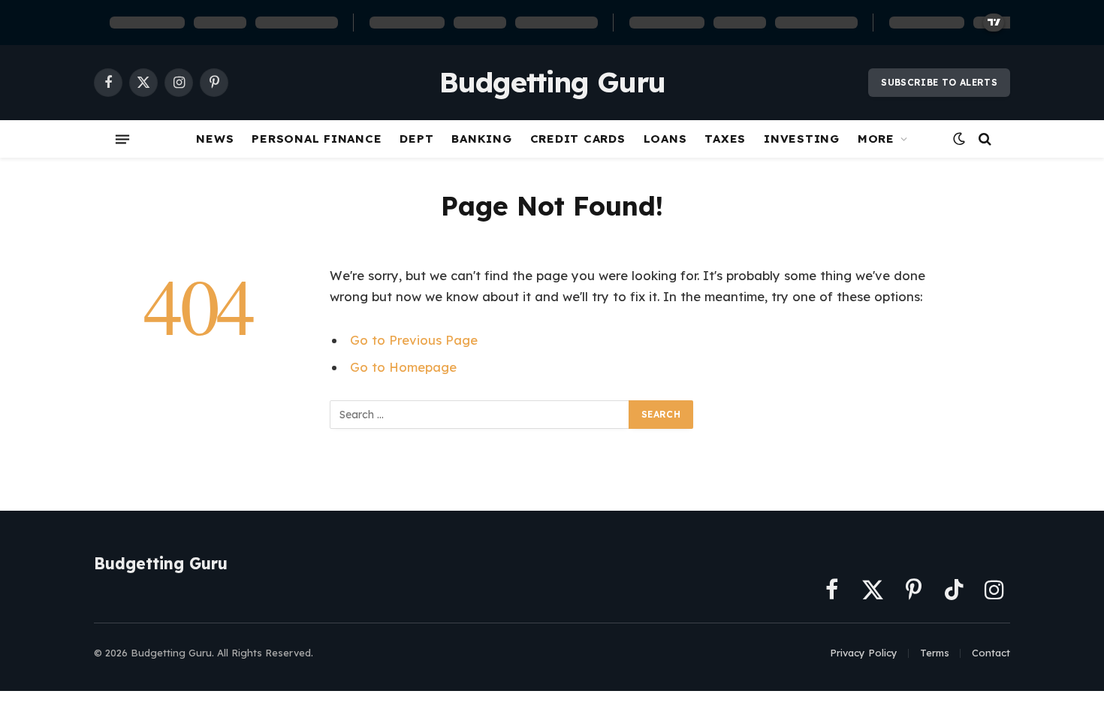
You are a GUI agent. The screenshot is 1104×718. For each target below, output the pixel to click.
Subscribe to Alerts (939, 82)
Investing (802, 138)
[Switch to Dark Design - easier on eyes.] (959, 139)
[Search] (983, 139)
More (876, 138)
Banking (481, 138)
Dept (416, 138)
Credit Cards (578, 138)
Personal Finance (317, 138)
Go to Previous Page (414, 340)
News (215, 138)
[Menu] (122, 139)
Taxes (725, 138)
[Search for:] (480, 414)
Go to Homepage (403, 367)
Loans (665, 138)
